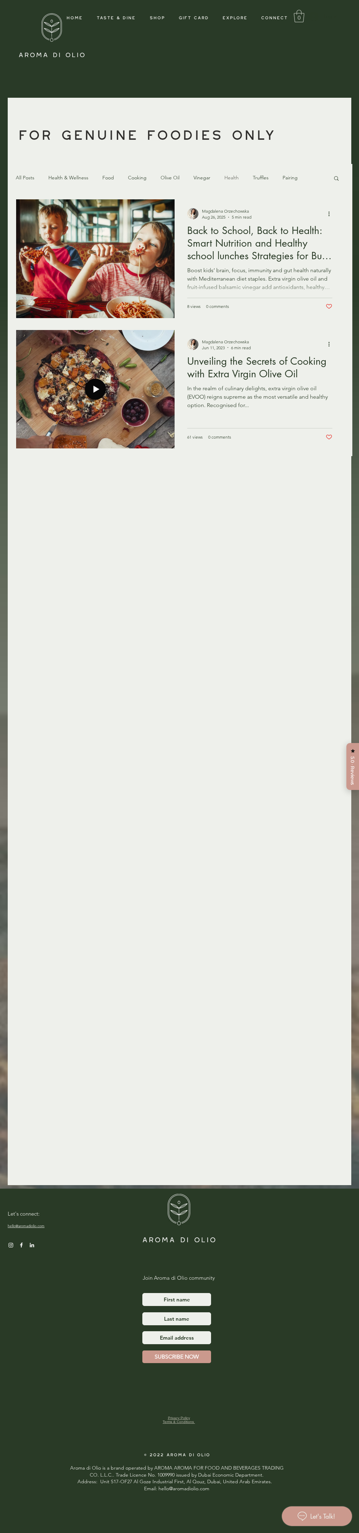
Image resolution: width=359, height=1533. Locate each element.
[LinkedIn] (32, 1245)
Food (108, 177)
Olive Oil (170, 177)
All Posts (25, 177)
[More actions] (331, 213)
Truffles (261, 177)
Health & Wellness (68, 177)
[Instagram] (11, 1245)
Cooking (137, 177)
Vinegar (202, 177)
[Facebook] (21, 1245)
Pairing (290, 177)
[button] (234, 16)
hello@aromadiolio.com (26, 1226)
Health (231, 177)
